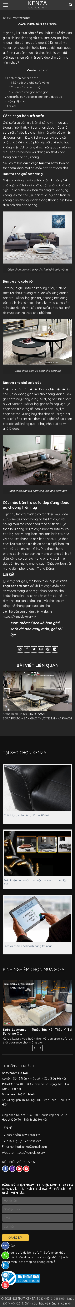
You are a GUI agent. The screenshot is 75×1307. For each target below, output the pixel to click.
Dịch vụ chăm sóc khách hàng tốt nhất (28, 945)
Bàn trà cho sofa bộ (24, 87)
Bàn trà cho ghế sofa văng (29, 82)
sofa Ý (37, 1252)
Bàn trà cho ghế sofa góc (28, 92)
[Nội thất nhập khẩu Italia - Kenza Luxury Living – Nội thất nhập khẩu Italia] (37, 5)
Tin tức (7, 17)
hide (44, 70)
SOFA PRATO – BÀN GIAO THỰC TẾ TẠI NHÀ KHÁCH (37, 718)
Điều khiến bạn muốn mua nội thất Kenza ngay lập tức (35, 882)
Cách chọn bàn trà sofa (22, 78)
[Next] (68, 691)
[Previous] (6, 691)
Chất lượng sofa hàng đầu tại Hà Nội (26, 815)
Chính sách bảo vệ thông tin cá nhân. (48, 1303)
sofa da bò (23, 1252)
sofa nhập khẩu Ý (49, 1257)
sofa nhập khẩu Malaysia (18, 1257)
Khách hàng (10, 713)
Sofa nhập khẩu (54, 1252)
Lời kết (10, 106)
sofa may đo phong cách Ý (37, 1262)
